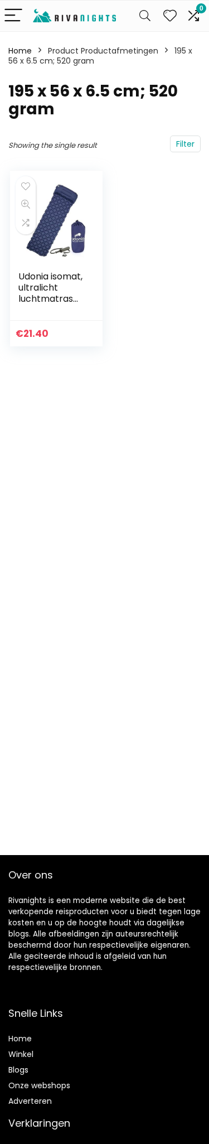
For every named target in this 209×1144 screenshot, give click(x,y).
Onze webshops (39, 1085)
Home (20, 50)
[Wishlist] (170, 16)
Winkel (20, 1054)
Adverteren (30, 1101)
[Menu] (13, 16)
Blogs (18, 1069)
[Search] (145, 16)
